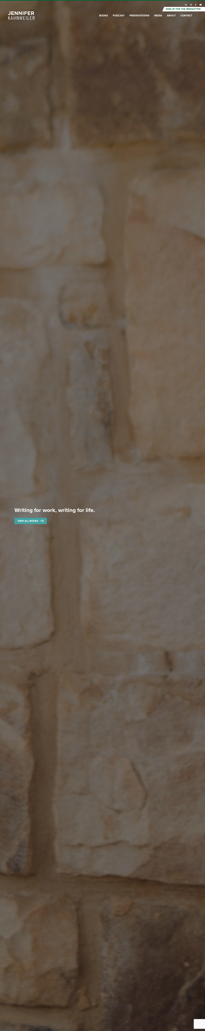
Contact (186, 15)
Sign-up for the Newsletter (183, 9)
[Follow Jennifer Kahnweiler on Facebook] (195, 5)
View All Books (28, 521)
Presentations (139, 15)
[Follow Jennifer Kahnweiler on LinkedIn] (186, 5)
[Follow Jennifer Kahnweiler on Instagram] (191, 5)
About (171, 15)
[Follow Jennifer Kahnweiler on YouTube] (200, 5)
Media (158, 15)
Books (103, 15)
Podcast (119, 15)
